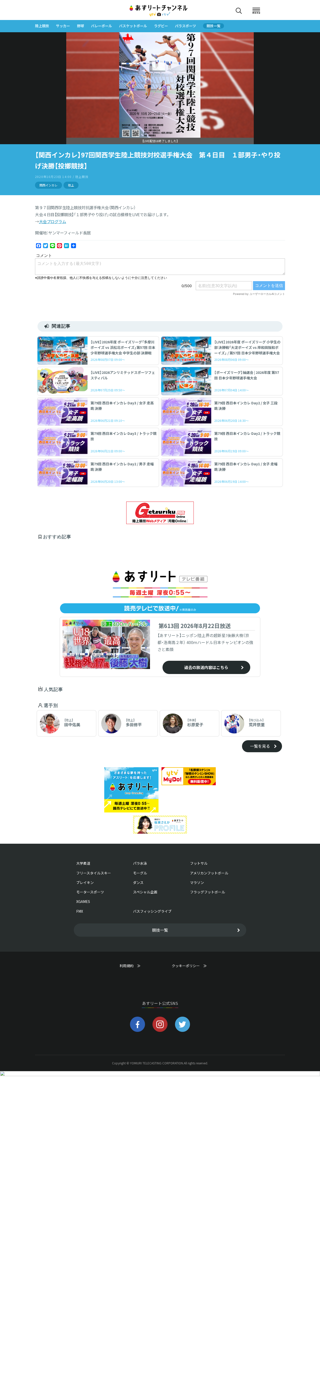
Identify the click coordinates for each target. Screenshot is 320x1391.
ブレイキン (85, 882)
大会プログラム (52, 221)
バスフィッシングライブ (152, 911)
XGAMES (83, 901)
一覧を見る (260, 746)
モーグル (140, 872)
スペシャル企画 (145, 891)
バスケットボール (133, 25)
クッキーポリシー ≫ (189, 968)
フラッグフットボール (207, 891)
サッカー (63, 25)
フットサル (199, 863)
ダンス (138, 882)
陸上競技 (42, 25)
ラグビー (161, 25)
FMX (79, 911)
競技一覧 (213, 25)
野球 (80, 25)
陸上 (71, 185)
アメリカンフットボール (209, 872)
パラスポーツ (185, 25)
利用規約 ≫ (135, 965)
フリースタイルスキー (93, 872)
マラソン (197, 882)
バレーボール (101, 25)
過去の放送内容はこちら (206, 667)
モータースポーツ (90, 891)
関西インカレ (49, 185)
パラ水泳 (140, 863)
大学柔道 (83, 863)
